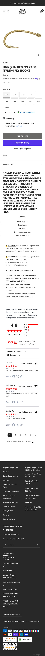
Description (8, 164)
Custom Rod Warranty (11, 491)
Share (5, 155)
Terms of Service (9, 507)
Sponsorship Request (10, 502)
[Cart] (41, 11)
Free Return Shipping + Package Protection (22, 3)
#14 (22, 101)
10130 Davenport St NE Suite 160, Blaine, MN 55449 (11, 604)
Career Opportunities (10, 476)
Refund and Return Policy (9, 485)
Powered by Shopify (34, 621)
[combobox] (37, 654)
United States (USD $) (11, 614)
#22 (23, 94)
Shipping (6, 480)
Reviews (6, 515)
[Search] (8, 11)
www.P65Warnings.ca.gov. (27, 251)
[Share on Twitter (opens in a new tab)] (17, 377)
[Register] (37, 545)
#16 (14, 101)
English (38, 654)
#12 (30, 101)
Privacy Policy (8, 511)
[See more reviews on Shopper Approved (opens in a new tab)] (21, 377)
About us (6, 472)
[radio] (31, 324)
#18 (6, 101)
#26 (6, 94)
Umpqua (6, 63)
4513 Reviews (15, 335)
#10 (38, 101)
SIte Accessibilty (9, 519)
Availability (9, 119)
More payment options (22, 149)
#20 (31, 94)
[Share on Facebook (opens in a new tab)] (13, 377)
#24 (14, 94)
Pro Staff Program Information (9, 496)
